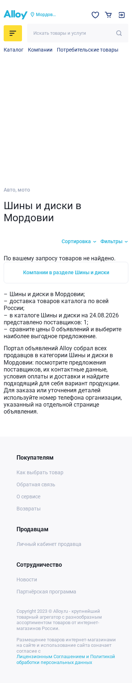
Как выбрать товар (39, 472)
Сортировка (76, 241)
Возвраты (28, 509)
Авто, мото (17, 190)
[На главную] (15, 15)
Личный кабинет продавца (48, 544)
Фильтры (111, 241)
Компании (40, 50)
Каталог (13, 50)
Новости (26, 579)
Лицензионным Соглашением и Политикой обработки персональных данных (65, 659)
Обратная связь (35, 484)
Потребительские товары (87, 50)
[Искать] (119, 33)
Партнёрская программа (46, 592)
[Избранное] (95, 15)
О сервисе (28, 496)
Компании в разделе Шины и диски (66, 272)
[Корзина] (108, 15)
